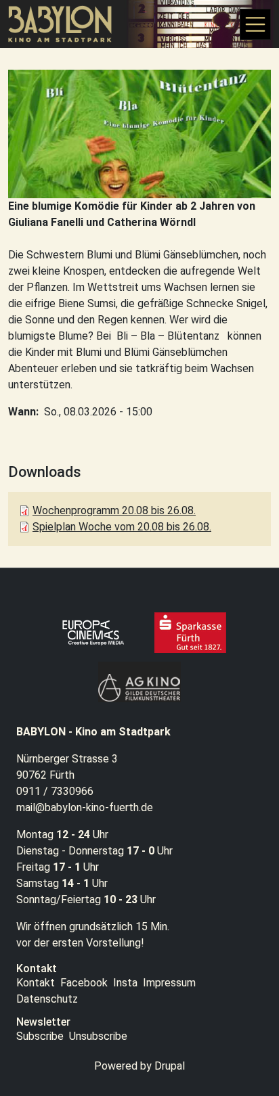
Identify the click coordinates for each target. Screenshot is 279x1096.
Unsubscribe (98, 1036)
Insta (125, 982)
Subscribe (40, 1036)
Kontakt (35, 982)
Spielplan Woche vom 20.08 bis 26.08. (122, 526)
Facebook (84, 982)
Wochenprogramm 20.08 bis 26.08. (114, 510)
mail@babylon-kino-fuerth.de (84, 807)
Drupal (169, 1065)
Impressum (169, 982)
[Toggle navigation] (255, 24)
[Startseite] (65, 24)
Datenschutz (47, 998)
